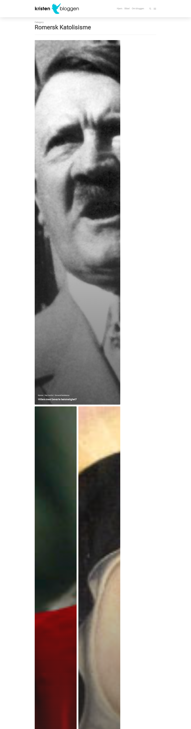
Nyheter (41, 395)
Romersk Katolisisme (62, 395)
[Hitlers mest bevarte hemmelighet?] (77, 222)
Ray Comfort (49, 395)
